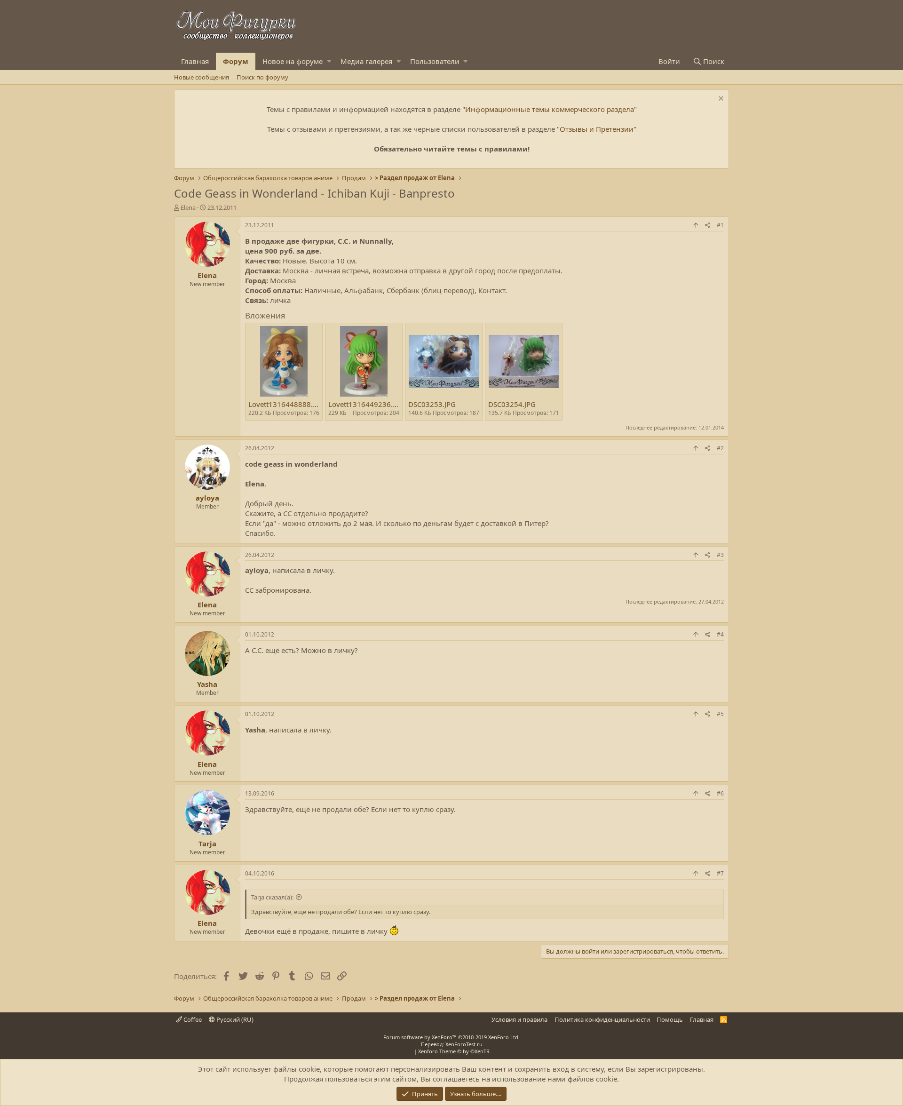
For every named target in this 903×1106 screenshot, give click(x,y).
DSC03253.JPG (432, 404)
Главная (195, 61)
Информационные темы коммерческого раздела (549, 109)
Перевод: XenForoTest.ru (452, 1044)
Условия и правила (519, 1019)
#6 (720, 793)
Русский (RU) (234, 1019)
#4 (720, 634)
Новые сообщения (201, 77)
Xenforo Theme (454, 1051)
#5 (720, 714)
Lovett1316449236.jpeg (367, 404)
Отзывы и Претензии (597, 129)
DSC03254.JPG (512, 404)
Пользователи (434, 61)
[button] (329, 61)
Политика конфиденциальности (602, 1019)
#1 (720, 225)
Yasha (207, 684)
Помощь (670, 1019)
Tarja (207, 843)
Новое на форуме (292, 61)
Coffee (192, 1019)
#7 (720, 873)
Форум (235, 61)
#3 (720, 555)
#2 (720, 448)
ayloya (207, 497)
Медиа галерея (366, 61)
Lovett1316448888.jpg (285, 404)
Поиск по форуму (262, 77)
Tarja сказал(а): (272, 897)
